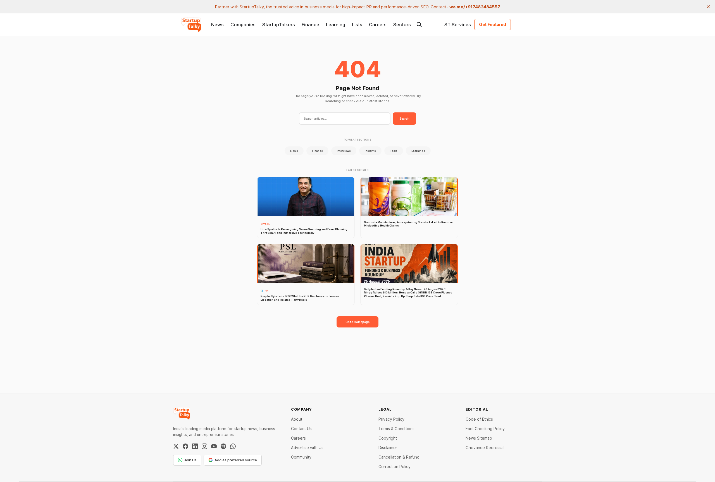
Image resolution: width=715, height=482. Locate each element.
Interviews (344, 150)
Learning (335, 24)
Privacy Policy (391, 419)
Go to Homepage (357, 322)
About (296, 419)
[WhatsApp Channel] (233, 446)
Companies (243, 24)
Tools (393, 150)
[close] (708, 6)
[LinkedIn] (195, 446)
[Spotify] (223, 446)
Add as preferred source (235, 460)
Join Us (190, 460)
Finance (310, 24)
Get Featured (492, 24)
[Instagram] (204, 446)
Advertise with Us (307, 447)
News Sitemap (479, 438)
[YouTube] (214, 446)
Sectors (402, 24)
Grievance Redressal (485, 447)
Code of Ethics (479, 419)
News (217, 24)
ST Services (457, 24)
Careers (378, 24)
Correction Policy (394, 466)
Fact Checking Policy (485, 428)
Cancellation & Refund (399, 457)
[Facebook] (185, 446)
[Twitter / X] (176, 446)
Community (301, 457)
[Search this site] (419, 24)
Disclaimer (387, 447)
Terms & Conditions (396, 428)
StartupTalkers (278, 24)
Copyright (387, 438)
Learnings (418, 150)
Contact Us (301, 428)
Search (404, 118)
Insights (370, 150)
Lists (357, 24)
